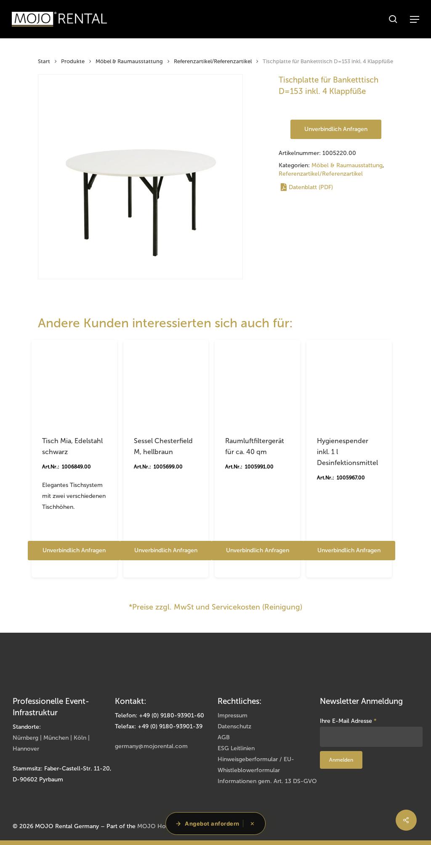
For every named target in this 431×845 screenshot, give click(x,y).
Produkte (73, 61)
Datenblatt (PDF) (311, 187)
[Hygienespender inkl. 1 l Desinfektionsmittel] (349, 382)
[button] (414, 19)
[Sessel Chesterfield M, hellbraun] (166, 382)
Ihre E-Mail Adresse (348, 721)
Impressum (232, 715)
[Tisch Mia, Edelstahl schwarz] (74, 382)
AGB (224, 737)
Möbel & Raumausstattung (129, 61)
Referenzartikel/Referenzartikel (213, 61)
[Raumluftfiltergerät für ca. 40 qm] (257, 382)
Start (44, 61)
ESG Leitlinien (236, 748)
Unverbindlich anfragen (335, 129)
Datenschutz (234, 726)
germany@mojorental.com (151, 746)
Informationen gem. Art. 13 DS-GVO (267, 781)
